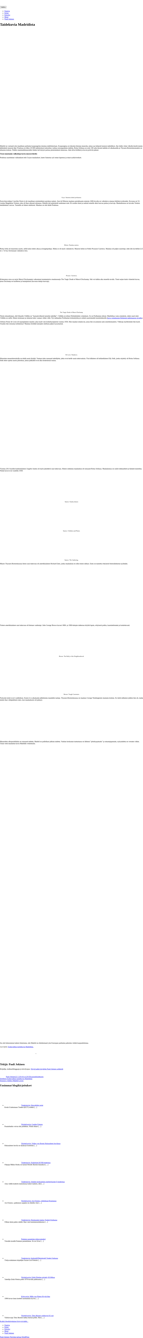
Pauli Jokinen (9, 19)
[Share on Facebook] (2, 1052)
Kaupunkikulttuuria (36, 1077)
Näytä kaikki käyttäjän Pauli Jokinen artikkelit (47, 1069)
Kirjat (6, 13)
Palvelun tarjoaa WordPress (19, 1337)
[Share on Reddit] (14, 1052)
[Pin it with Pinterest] (20, 1052)
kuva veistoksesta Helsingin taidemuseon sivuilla (124, 318)
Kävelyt (7, 15)
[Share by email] (32, 1052)
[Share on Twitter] (8, 1052)
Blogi (6, 17)
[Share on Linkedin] (26, 1052)
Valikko (3, 7)
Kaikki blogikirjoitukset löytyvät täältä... (14, 1321)
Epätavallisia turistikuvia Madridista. (21, 1047)
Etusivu (7, 11)
